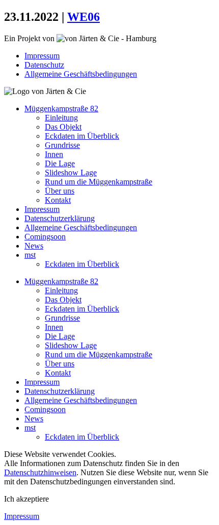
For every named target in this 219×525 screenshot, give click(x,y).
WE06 (83, 16)
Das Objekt (63, 126)
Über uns (59, 191)
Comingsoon (45, 236)
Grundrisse (62, 145)
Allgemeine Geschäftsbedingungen (80, 74)
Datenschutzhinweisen (40, 472)
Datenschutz (44, 64)
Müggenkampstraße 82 (61, 108)
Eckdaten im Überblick (82, 136)
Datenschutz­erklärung (59, 218)
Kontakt (58, 200)
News (33, 245)
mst (30, 255)
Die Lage (60, 163)
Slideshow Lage (71, 172)
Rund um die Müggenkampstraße (98, 181)
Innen (54, 154)
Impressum (42, 55)
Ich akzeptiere (26, 499)
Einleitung (61, 117)
